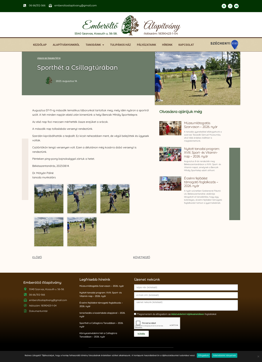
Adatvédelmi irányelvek (224, 355)
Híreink (167, 44)
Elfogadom (203, 355)
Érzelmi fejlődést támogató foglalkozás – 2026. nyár (201, 182)
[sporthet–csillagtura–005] (82, 232)
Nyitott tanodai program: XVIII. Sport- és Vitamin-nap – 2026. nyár (202, 152)
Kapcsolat (186, 44)
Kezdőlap (40, 44)
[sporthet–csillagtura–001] (49, 199)
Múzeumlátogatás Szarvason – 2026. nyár (200, 125)
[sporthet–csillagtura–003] (115, 199)
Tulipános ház (120, 44)
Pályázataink (146, 44)
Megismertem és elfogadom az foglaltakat (176, 314)
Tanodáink (93, 44)
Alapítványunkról (66, 44)
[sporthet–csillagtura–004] (49, 232)
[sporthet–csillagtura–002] (82, 199)
